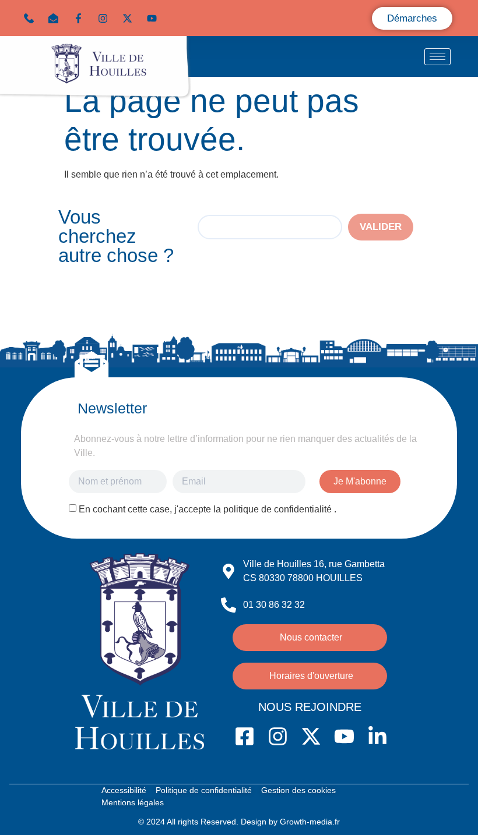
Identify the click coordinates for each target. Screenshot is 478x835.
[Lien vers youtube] (154, 18)
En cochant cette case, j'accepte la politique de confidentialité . (207, 509)
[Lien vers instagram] (105, 18)
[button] (56, 18)
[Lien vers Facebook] (81, 18)
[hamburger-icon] (437, 56)
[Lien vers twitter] (130, 18)
